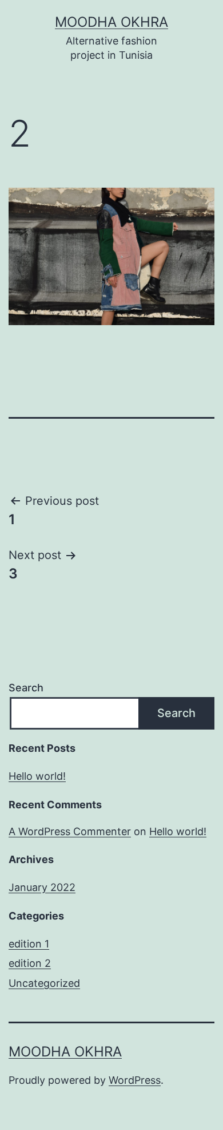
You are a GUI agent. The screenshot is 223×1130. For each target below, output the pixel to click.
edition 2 (30, 963)
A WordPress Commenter (70, 831)
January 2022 (42, 887)
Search (26, 688)
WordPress (135, 1080)
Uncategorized (44, 983)
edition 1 (29, 944)
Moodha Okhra (111, 22)
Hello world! (37, 776)
